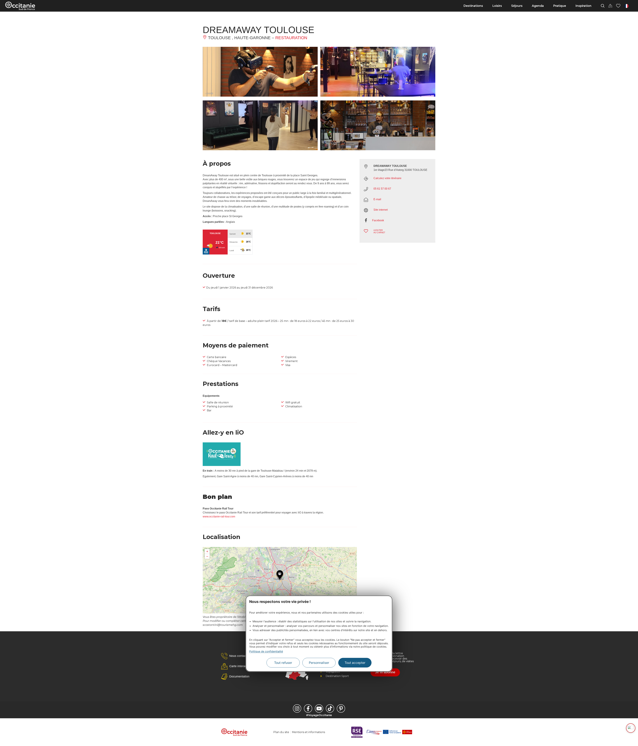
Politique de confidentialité (266, 651)
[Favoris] (618, 6)
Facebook (378, 220)
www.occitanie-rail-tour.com (219, 516)
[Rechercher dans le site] (602, 6)
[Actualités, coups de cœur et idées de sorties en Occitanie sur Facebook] (308, 708)
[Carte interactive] (610, 6)
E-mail (377, 199)
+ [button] (207, 551)
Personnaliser (319, 663)
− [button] (207, 556)
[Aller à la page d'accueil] (20, 6)
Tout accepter (355, 663)
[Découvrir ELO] (630, 728)
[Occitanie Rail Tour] (222, 465)
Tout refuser (283, 663)
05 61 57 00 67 (382, 188)
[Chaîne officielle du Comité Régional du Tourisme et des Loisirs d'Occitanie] (319, 708)
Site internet (380, 209)
